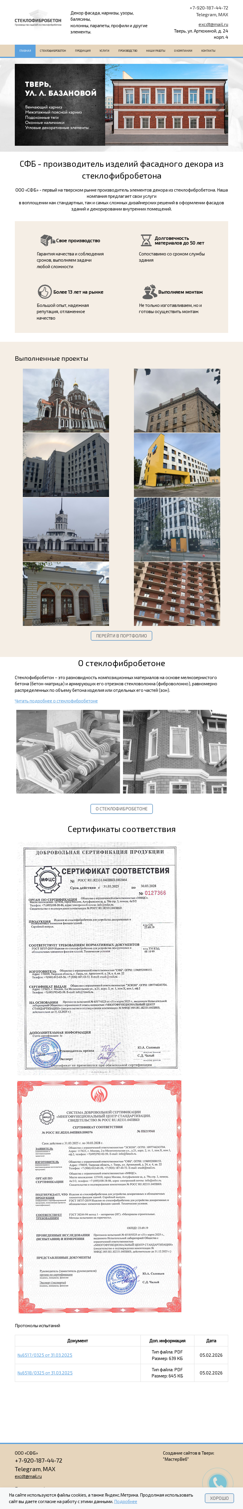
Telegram (206, 14)
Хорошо (219, 1498)
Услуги (104, 50)
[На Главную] (38, 22)
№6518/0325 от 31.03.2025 (45, 1372)
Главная (25, 50)
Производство (127, 50)
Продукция (83, 50)
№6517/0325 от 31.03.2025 (44, 1355)
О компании (183, 50)
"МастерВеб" (176, 1459)
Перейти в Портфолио (121, 635)
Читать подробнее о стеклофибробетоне (56, 700)
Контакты (208, 50)
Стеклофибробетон (53, 50)
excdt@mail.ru (213, 24)
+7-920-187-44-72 (209, 7)
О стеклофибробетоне (122, 808)
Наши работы (155, 50)
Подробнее (125, 1501)
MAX (223, 14)
